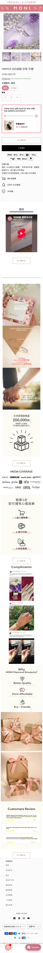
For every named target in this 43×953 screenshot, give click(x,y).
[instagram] (24, 918)
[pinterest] (19, 918)
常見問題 (9, 895)
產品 (7, 875)
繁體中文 (32, 926)
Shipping (6, 78)
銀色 (5, 88)
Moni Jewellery (13, 943)
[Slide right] (38, 58)
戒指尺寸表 (10, 880)
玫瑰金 (14, 88)
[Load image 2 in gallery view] (16, 56)
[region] (21, 2)
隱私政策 (9, 905)
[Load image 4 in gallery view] (35, 56)
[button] (2, 8)
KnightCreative (37, 943)
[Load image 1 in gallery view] (6, 56)
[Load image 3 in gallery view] (25, 56)
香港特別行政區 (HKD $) (12, 926)
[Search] (35, 8)
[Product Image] (21, 31)
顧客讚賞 (9, 890)
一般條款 (9, 900)
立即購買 (21, 148)
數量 (3, 92)
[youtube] (28, 918)
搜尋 (7, 865)
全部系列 (9, 870)
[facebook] (14, 918)
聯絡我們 (9, 885)
